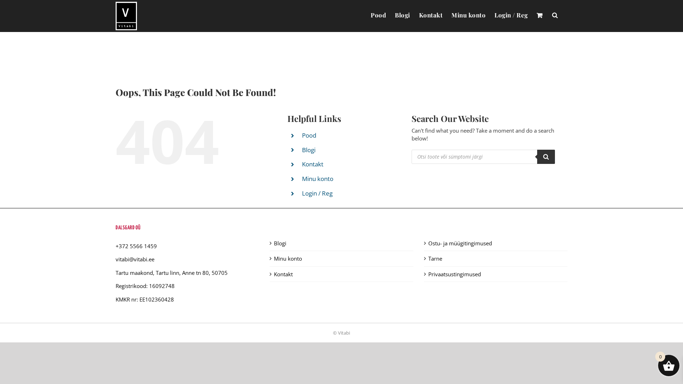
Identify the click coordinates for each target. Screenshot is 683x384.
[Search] (546, 157)
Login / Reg (317, 193)
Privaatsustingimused (454, 274)
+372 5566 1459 (136, 246)
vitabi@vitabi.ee (135, 259)
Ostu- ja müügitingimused (460, 243)
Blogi (309, 150)
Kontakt (312, 164)
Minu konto (317, 179)
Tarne (435, 258)
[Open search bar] (554, 15)
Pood (309, 135)
